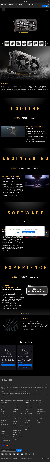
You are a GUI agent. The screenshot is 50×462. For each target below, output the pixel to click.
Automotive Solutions (29, 407)
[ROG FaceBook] (33, 454)
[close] (42, 227)
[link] (25, 1)
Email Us (26, 418)
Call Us (26, 422)
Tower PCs (3, 422)
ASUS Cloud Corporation (41, 416)
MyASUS (26, 429)
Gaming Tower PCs (4, 424)
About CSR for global (41, 411)
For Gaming (3, 413)
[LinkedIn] (22, 454)
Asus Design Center (28, 404)
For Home (3, 407)
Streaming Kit (15, 434)
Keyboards (15, 428)
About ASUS (39, 404)
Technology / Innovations (5, 415)
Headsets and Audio (16, 432)
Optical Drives (15, 407)
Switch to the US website (28, 232)
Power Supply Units (16, 404)
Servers (14, 423)
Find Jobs (38, 420)
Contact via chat (28, 420)
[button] (1, 1)
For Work (3, 409)
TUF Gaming (26, 400)
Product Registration (29, 416)
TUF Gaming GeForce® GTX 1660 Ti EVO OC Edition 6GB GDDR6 (17, 4)
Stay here (18, 232)
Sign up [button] (19, 450)
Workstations (3, 429)
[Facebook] (6, 454)
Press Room (39, 413)
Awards (38, 407)
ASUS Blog (27, 409)
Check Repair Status (28, 413)
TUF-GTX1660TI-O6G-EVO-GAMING (36, 400)
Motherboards (4, 437)
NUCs (2, 426)
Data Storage (15, 409)
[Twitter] (14, 454)
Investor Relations (40, 409)
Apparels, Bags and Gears (17, 436)
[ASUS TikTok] (18, 454)
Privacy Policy (30, 458)
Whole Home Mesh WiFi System (17, 419)
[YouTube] (10, 454)
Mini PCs (2, 427)
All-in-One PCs (4, 420)
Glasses (2, 433)
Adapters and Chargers (17, 437)
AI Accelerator (15, 411)
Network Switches (16, 421)
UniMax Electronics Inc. (41, 418)
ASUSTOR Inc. (39, 415)
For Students (3, 411)
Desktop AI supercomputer (18, 425)
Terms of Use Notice (22, 458)
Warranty (3, 431)
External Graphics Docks (5, 440)
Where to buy (45, 6)
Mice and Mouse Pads (17, 430)
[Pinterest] (26, 454)
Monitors (3, 418)
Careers (38, 422)
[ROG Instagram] (30, 454)
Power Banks (15, 439)
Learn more (8, 364)
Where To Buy (27, 427)
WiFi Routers (15, 416)
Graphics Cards (4, 438)
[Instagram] (2, 454)
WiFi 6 (14, 415)
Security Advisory (28, 424)
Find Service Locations (29, 415)
